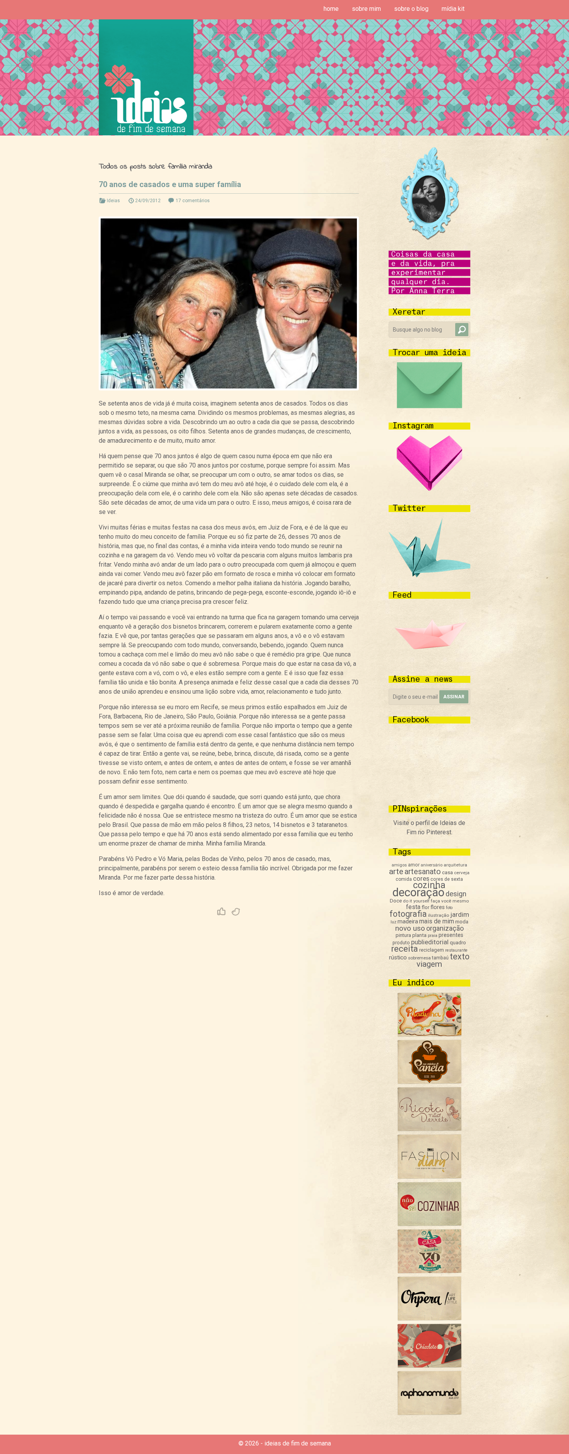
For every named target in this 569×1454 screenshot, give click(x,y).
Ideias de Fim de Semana (146, 77)
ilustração (438, 915)
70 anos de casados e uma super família (170, 184)
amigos (399, 865)
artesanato (422, 871)
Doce (396, 901)
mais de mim (436, 921)
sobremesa (419, 958)
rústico (398, 957)
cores (421, 878)
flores (437, 907)
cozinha (429, 885)
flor (425, 907)
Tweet (236, 912)
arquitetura (455, 865)
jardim (459, 914)
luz (393, 922)
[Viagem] (429, 1413)
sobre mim (366, 8)
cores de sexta (446, 879)
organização (445, 928)
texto (460, 956)
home (331, 8)
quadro (458, 942)
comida (404, 879)
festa (413, 907)
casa (447, 872)
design (456, 894)
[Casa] (429, 1271)
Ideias (113, 200)
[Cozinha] (429, 1034)
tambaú (440, 958)
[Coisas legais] (429, 1366)
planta (419, 935)
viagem (429, 964)
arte (396, 871)
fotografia (408, 914)
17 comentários (193, 200)
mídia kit (453, 8)
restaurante (456, 950)
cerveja (462, 872)
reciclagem (431, 950)
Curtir (221, 912)
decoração (418, 892)
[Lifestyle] (429, 1129)
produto (401, 942)
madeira (408, 921)
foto (449, 907)
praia (432, 935)
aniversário (431, 865)
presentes (451, 935)
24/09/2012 (148, 200)
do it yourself (416, 901)
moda (461, 922)
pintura (403, 935)
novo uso (410, 928)
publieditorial (430, 942)
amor (414, 865)
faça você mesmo (450, 901)
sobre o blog (411, 8)
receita (404, 949)
